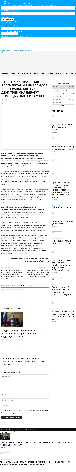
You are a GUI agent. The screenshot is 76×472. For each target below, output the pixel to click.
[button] (72, 54)
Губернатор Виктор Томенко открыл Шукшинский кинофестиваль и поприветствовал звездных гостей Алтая (61, 189)
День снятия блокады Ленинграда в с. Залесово (63, 127)
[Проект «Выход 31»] (25, 297)
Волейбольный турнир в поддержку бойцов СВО (63, 149)
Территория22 (32, 429)
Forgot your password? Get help (11, 22)
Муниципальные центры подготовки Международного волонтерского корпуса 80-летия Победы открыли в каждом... (35, 463)
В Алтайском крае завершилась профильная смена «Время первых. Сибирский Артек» (61, 265)
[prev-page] (1, 369)
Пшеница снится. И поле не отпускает (61, 242)
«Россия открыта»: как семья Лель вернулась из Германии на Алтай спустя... (63, 315)
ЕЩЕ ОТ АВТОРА (25, 286)
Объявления (39, 73)
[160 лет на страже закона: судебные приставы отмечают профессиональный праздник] (25, 347)
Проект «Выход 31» (11, 308)
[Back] (25, 1)
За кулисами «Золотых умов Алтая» (63, 222)
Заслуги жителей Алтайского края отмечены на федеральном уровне (62, 291)
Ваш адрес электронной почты (11, 31)
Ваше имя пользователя (9, 11)
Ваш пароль (5, 17)
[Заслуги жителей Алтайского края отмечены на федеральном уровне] (63, 281)
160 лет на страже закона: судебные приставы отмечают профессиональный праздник (22, 361)
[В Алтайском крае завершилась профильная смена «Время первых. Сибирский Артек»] (63, 254)
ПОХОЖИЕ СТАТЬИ (9, 286)
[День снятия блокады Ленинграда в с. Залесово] (63, 118)
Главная (5, 73)
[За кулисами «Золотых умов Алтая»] (63, 215)
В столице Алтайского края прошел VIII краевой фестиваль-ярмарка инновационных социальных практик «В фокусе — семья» (12, 274)
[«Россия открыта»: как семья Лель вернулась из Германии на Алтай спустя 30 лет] (63, 305)
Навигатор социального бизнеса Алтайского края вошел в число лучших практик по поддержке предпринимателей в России (38, 273)
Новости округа (18, 73)
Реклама (49, 73)
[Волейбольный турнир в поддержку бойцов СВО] (63, 140)
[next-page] (3, 369)
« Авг (62, 106)
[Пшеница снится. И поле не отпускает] (63, 234)
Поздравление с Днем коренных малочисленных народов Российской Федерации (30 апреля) (21, 333)
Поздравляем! (61, 73)
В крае (29, 73)
